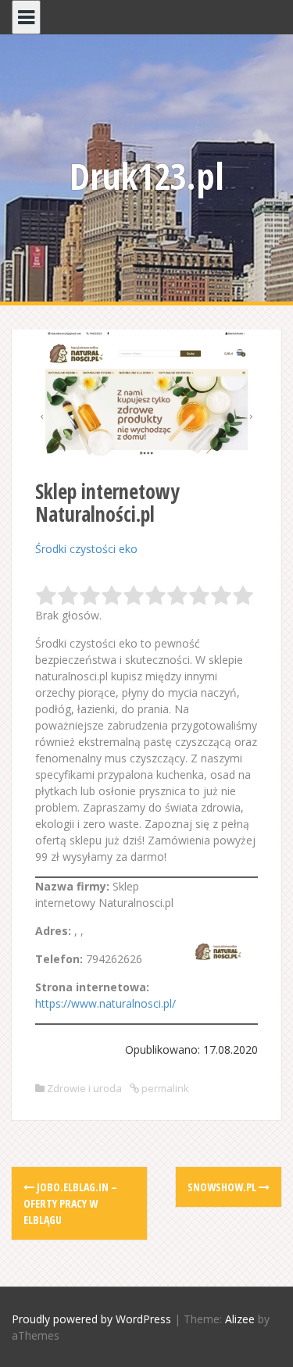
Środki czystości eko (86, 548)
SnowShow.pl (223, 1187)
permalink (164, 1088)
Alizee (240, 1319)
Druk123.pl (147, 176)
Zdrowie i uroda (84, 1088)
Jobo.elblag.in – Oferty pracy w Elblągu (70, 1203)
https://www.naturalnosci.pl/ (105, 1003)
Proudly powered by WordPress (91, 1319)
